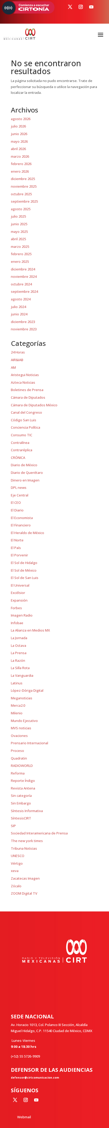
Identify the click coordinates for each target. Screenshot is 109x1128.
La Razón (18, 660)
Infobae (17, 623)
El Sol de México (24, 570)
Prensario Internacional (29, 743)
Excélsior (18, 592)
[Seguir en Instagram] (80, 7)
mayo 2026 (19, 141)
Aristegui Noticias (25, 374)
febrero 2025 (21, 254)
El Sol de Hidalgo (24, 562)
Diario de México (24, 465)
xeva (15, 870)
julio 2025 (18, 216)
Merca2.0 (18, 705)
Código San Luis (23, 420)
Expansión (19, 600)
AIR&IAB (17, 359)
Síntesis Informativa (27, 810)
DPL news (18, 487)
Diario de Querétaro (27, 472)
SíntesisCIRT (21, 818)
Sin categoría (21, 795)
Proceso (17, 750)
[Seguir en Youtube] (91, 7)
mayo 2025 (19, 231)
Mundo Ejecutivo (24, 720)
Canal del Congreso (26, 412)
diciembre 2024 (23, 269)
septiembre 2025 (24, 201)
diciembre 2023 (23, 321)
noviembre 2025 (24, 186)
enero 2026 (20, 171)
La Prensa (18, 652)
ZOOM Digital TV (24, 893)
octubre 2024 (21, 284)
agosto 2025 (20, 209)
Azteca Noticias (23, 382)
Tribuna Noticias (24, 848)
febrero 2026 (21, 163)
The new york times (27, 840)
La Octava (18, 645)
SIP (13, 825)
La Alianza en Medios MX (30, 630)
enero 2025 (20, 261)
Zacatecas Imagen (25, 878)
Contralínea (20, 442)
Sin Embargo (21, 803)
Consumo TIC (21, 435)
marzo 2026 (20, 156)
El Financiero (21, 525)
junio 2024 (19, 314)
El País (16, 547)
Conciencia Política (25, 427)
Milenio (16, 713)
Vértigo (17, 863)
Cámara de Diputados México (34, 405)
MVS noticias (21, 728)
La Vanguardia (22, 675)
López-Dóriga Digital (27, 690)
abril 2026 (18, 148)
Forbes (16, 608)
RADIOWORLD (22, 765)
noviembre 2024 (24, 276)
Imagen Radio (22, 615)
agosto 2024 (20, 299)
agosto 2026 (20, 118)
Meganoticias (21, 698)
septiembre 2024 (24, 291)
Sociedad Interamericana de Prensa (39, 833)
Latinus (16, 683)
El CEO (16, 502)
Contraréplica (21, 450)
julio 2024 (18, 306)
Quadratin (19, 758)
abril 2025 (18, 239)
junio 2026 (19, 133)
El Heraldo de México (27, 532)
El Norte (17, 540)
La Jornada (19, 637)
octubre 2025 (21, 194)
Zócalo (16, 886)
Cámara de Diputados (28, 397)
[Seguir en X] (70, 7)
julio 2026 (18, 126)
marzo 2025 (20, 246)
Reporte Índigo (23, 780)
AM (13, 367)
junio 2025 (19, 224)
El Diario (17, 510)
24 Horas (18, 352)
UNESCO (17, 855)
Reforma (18, 773)
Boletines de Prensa (27, 389)
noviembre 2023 (24, 329)
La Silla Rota (20, 667)
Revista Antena (23, 788)
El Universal (20, 585)
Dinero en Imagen (25, 480)
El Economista (22, 517)
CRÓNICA (18, 457)
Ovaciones (19, 735)
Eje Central (19, 495)
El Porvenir (19, 555)
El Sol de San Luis (24, 577)
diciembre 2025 (23, 178)
